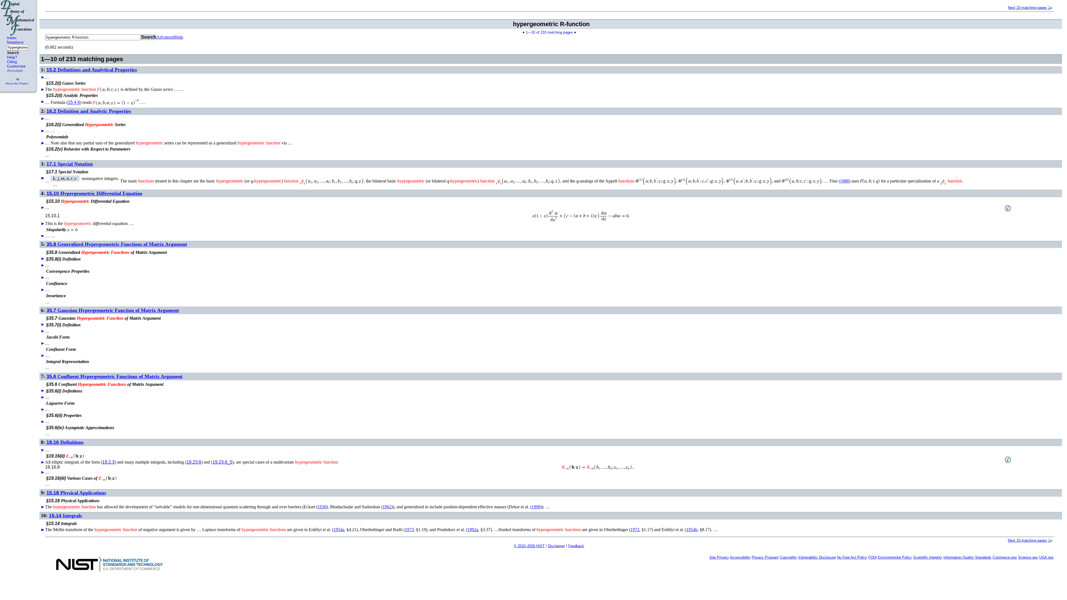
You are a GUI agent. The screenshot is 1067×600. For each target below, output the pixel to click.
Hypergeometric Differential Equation (94, 193)
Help (178, 37)
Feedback (576, 546)
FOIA (872, 557)
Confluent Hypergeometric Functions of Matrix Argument (114, 376)
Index (12, 38)
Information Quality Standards (967, 557)
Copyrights (788, 557)
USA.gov (1046, 557)
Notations (15, 42)
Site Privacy (719, 557)
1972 (634, 529)
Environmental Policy (895, 557)
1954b (691, 529)
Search (13, 53)
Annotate (15, 70)
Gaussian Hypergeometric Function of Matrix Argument (112, 310)
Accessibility (740, 557)
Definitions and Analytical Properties (91, 69)
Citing (12, 61)
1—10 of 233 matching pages (549, 32)
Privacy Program (765, 557)
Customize (16, 66)
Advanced (165, 37)
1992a (472, 529)
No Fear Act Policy (852, 557)
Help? (12, 57)
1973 (409, 529)
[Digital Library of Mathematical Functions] (18, 18)
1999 (536, 506)
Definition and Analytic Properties (88, 111)
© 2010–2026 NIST (529, 546)
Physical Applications (76, 493)
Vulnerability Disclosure (817, 557)
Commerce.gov (1005, 557)
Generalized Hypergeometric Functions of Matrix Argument (116, 244)
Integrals (65, 515)
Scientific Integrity (927, 557)
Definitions (65, 442)
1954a (338, 529)
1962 (387, 506)
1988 (844, 181)
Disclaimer (556, 546)
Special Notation (69, 164)
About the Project (17, 83)
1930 (322, 506)
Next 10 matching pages (1027, 8)
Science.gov (1028, 557)
